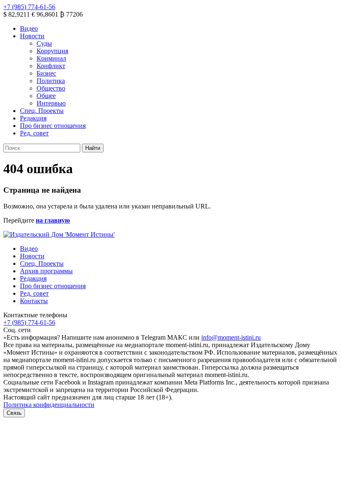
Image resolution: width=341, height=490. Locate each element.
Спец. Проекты (42, 110)
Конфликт (51, 65)
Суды (44, 43)
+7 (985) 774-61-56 (29, 6)
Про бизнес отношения (53, 125)
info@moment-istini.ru (231, 337)
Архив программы (46, 270)
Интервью (51, 103)
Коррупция (52, 50)
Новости (32, 35)
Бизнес (46, 73)
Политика (51, 80)
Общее (46, 95)
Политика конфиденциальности (48, 404)
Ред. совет (34, 133)
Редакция (33, 118)
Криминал (51, 58)
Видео (29, 28)
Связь (14, 413)
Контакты (34, 300)
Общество (51, 88)
